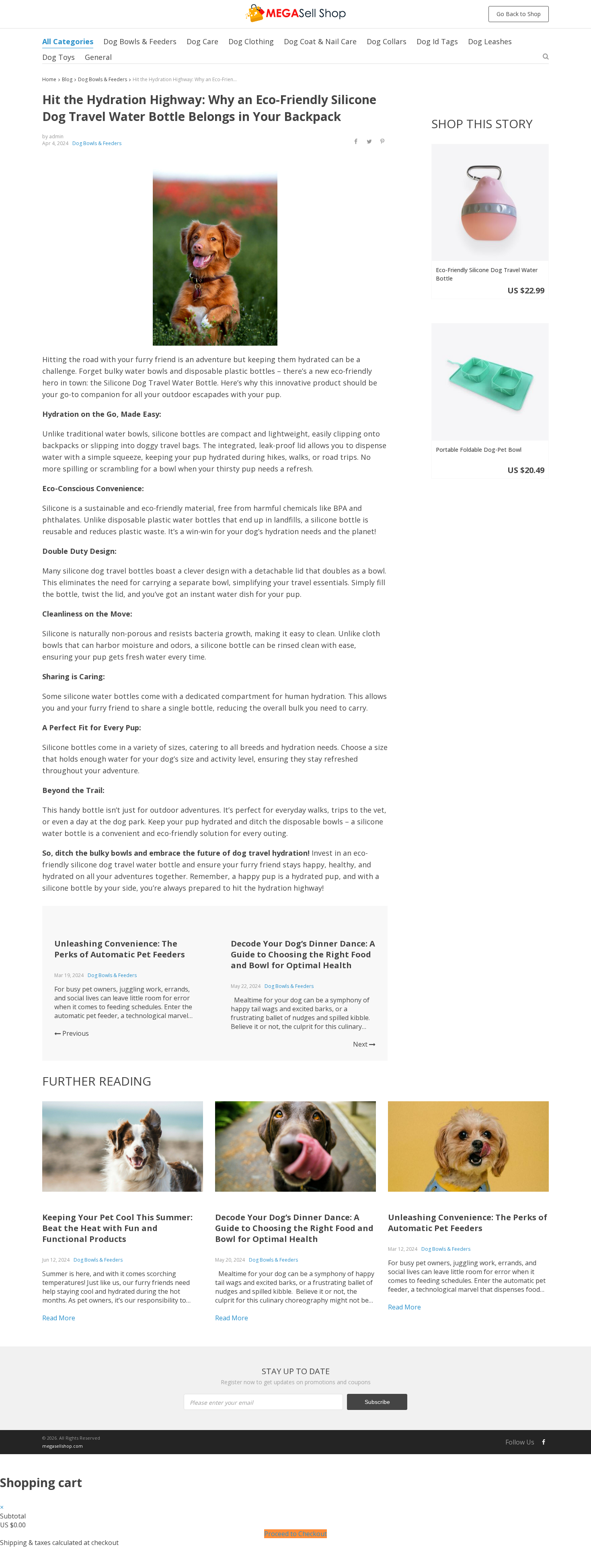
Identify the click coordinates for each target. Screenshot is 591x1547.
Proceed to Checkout (295, 1533)
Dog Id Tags (437, 41)
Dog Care (202, 41)
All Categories (67, 41)
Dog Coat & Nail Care (320, 41)
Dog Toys (58, 57)
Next (361, 1044)
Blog (67, 79)
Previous (75, 1033)
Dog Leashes (490, 41)
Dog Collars (386, 41)
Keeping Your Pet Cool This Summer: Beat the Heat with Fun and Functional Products (117, 1228)
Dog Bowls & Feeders (139, 41)
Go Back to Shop (519, 14)
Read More (58, 1317)
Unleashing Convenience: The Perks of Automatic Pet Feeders (119, 949)
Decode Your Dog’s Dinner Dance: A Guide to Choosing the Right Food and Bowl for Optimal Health (303, 954)
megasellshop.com (62, 1446)
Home (49, 79)
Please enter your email (221, 1402)
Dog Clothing (251, 41)
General (98, 57)
